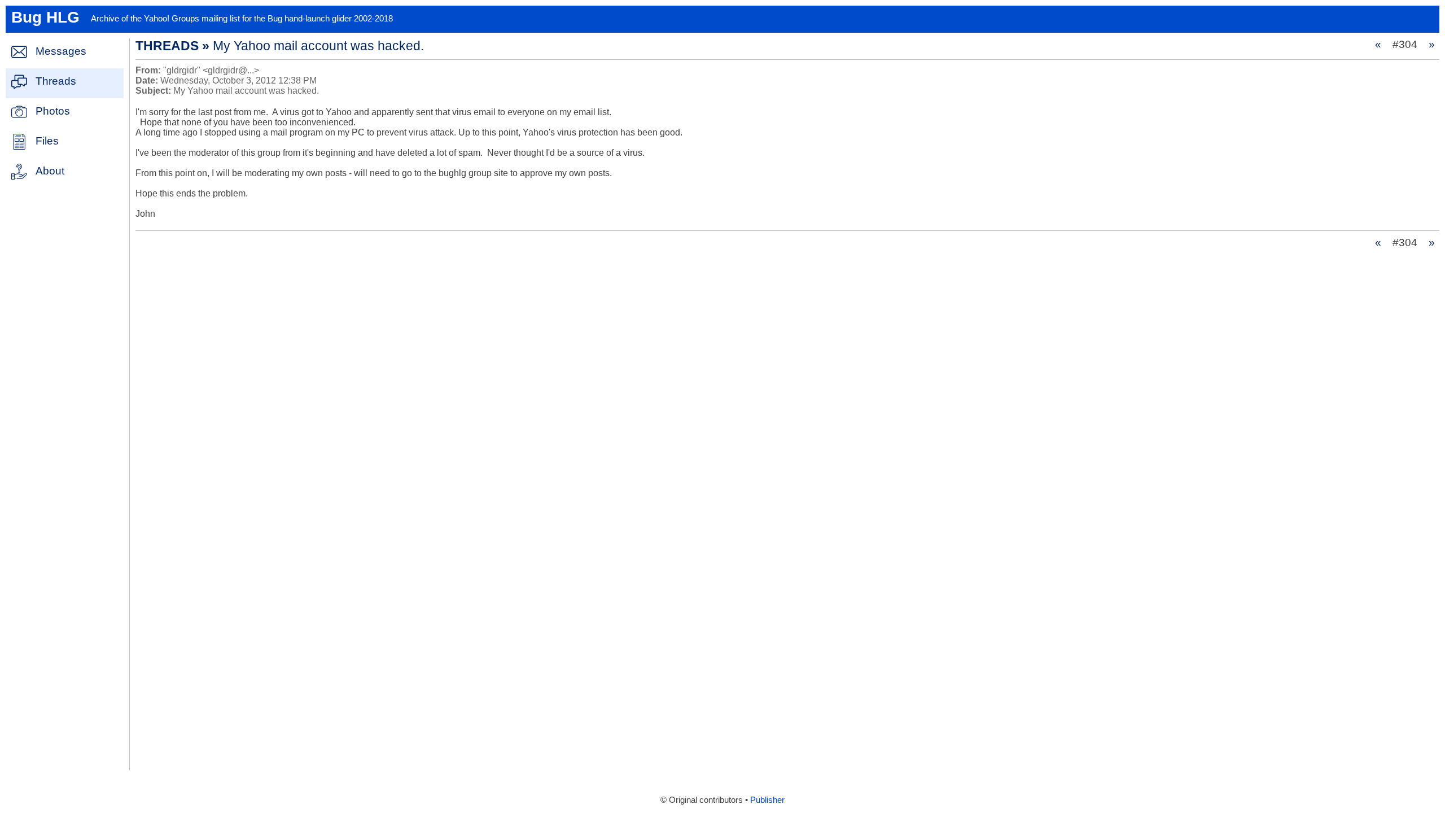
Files (47, 141)
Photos (53, 111)
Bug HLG (45, 17)
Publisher (767, 800)
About (50, 171)
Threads (56, 81)
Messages (61, 51)
